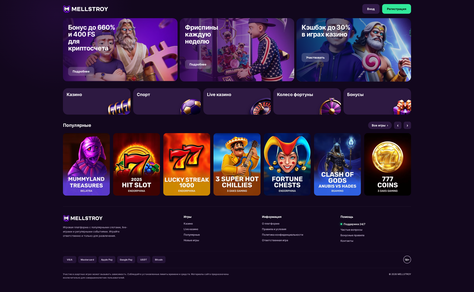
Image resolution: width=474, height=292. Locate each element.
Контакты (347, 240)
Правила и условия (274, 229)
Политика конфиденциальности (282, 234)
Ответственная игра (275, 240)
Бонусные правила (352, 235)
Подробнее (81, 71)
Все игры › (380, 125)
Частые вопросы (351, 229)
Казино (188, 223)
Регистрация (396, 9)
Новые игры (191, 240)
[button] (120, 50)
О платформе (270, 223)
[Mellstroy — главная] (85, 9)
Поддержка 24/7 (354, 224)
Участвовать (315, 57)
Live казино (191, 229)
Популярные (192, 234)
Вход (371, 9)
